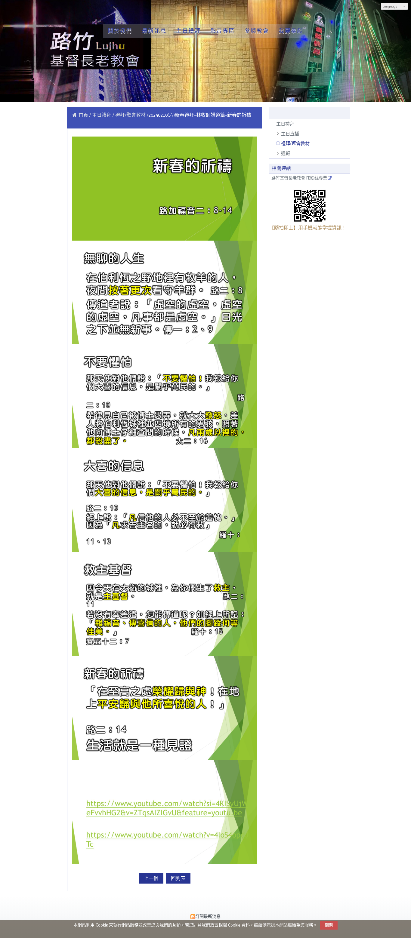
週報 (285, 153)
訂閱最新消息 (208, 916)
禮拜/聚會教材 (295, 143)
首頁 (83, 115)
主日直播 (290, 134)
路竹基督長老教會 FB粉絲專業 (299, 178)
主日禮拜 (285, 124)
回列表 (178, 878)
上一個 (151, 878)
